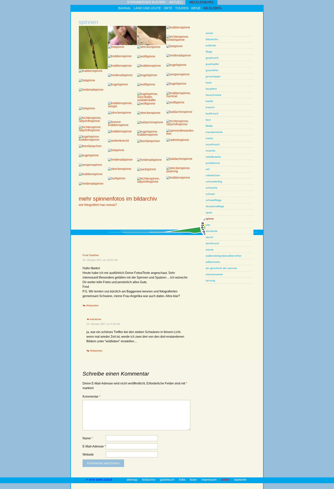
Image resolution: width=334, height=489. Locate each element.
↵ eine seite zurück (99, 479)
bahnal (124, 8)
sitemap (132, 479)
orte (168, 8)
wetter (225, 479)
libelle (209, 125)
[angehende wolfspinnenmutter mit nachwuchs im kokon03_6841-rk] (151, 106)
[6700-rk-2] (122, 96)
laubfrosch (212, 113)
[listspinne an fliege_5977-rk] (122, 153)
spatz (209, 212)
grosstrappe (213, 76)
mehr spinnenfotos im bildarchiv (118, 199)
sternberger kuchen (146, 2)
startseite (240, 479)
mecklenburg (201, 2)
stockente (211, 231)
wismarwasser (214, 274)
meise (209, 138)
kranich (210, 107)
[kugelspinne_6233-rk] (180, 67)
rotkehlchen (213, 175)
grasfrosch (212, 57)
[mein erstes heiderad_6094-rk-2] (180, 58)
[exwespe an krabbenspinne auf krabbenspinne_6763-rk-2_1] (122, 106)
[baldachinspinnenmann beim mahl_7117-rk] (180, 161)
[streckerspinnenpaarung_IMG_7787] (180, 171)
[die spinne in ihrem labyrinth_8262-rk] (151, 181)
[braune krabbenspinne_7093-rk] (122, 124)
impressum (209, 479)
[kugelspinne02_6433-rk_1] (151, 78)
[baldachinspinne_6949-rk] (180, 114)
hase (209, 82)
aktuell (176, 2)
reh (208, 169)
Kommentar (91, 396)
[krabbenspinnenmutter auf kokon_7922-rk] (93, 177)
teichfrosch (212, 243)
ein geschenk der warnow (221, 268)
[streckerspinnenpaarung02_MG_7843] (122, 171)
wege (196, 8)
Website (88, 454)
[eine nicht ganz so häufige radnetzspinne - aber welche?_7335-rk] (180, 142)
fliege (209, 51)
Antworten (92, 305)
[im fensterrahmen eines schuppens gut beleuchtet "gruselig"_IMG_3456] (180, 39)
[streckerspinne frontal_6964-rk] (122, 115)
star (208, 224)
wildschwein (213, 261)
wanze (210, 249)
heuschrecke (213, 94)
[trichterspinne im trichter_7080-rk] (93, 120)
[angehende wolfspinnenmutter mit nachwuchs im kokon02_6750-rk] (180, 105)
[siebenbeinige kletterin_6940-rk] (151, 115)
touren (181, 8)
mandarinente (214, 132)
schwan (210, 193)
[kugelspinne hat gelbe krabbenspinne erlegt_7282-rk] (151, 134)
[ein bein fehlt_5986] (180, 30)
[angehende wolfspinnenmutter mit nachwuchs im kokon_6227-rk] (151, 59)
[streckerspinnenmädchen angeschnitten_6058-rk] (151, 50)
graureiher (212, 70)
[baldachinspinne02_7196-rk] (151, 125)
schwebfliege (214, 200)
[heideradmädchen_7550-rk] (122, 162)
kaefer (209, 101)
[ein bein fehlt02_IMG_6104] (122, 59)
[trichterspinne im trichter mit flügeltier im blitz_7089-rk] (180, 124)
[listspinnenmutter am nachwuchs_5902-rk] (180, 49)
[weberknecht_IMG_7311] (122, 143)
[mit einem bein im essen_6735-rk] (93, 102)
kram (194, 479)
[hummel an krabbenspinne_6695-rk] (180, 96)
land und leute (147, 8)
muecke (210, 150)
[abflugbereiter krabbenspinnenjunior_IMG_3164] (151, 35)
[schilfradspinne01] (122, 35)
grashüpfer (212, 64)
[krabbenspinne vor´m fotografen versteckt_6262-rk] (93, 73)
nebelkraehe (213, 156)
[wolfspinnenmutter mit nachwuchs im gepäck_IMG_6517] (151, 87)
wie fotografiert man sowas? (98, 204)
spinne (210, 218)
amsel (209, 33)
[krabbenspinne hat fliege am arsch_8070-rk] (180, 180)
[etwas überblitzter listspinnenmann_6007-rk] (122, 50)
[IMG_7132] (151, 153)
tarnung (210, 280)
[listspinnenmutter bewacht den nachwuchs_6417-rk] (93, 83)
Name (88, 438)
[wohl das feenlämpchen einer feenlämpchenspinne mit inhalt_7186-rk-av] (151, 144)
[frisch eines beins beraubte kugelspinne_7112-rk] (93, 158)
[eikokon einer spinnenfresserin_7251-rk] (180, 133)
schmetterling (214, 181)
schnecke (211, 187)
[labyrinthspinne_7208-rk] (93, 130)
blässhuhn (212, 39)
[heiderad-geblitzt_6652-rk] (93, 92)
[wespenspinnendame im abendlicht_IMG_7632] (93, 167)
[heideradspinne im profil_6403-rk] (122, 78)
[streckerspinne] (93, 47)
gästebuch (167, 479)
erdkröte (211, 45)
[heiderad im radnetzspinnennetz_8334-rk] (93, 186)
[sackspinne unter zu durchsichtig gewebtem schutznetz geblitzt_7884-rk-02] (151, 172)
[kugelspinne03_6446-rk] (180, 86)
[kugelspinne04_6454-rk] (122, 87)
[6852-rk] (180, 152)
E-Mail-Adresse (94, 446)
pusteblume (213, 162)
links (182, 479)
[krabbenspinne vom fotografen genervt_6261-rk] (151, 68)
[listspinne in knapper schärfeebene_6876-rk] (93, 111)
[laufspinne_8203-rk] (122, 181)
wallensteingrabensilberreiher (224, 255)
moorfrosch (213, 144)
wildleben (212, 8)
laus (208, 119)
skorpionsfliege (215, 206)
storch (209, 237)
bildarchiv (149, 479)
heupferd (211, 88)
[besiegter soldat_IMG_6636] (151, 97)
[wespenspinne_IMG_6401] (180, 77)
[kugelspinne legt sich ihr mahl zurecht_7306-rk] (93, 139)
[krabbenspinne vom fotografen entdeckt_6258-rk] (122, 68)
